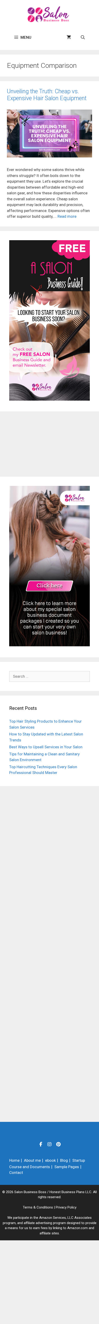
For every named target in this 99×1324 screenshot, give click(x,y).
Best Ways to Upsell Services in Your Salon (45, 747)
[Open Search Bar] (83, 37)
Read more (67, 216)
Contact (16, 1172)
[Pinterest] (58, 1144)
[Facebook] (40, 1144)
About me (32, 1160)
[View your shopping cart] (69, 37)
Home (14, 1160)
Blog (64, 1160)
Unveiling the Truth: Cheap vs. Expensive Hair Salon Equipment (47, 95)
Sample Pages (66, 1166)
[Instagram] (49, 1144)
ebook (50, 1160)
